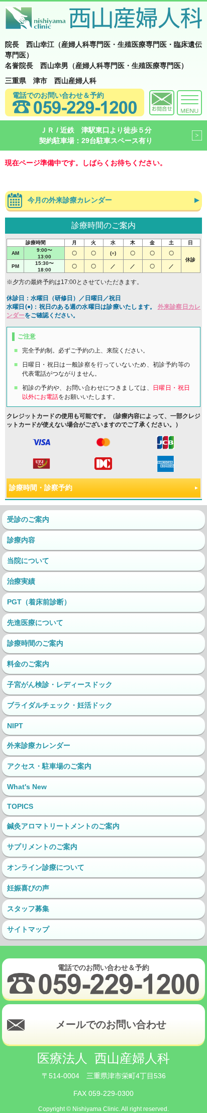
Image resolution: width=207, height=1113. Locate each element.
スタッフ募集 (28, 909)
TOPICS (20, 806)
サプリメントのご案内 (42, 847)
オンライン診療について (45, 867)
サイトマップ (28, 929)
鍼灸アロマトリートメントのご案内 (63, 826)
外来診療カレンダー (38, 745)
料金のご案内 (28, 664)
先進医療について (35, 622)
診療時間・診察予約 (40, 487)
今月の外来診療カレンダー (70, 200)
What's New (27, 787)
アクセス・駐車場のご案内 (49, 766)
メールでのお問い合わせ (111, 1024)
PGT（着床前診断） (39, 602)
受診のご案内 (28, 519)
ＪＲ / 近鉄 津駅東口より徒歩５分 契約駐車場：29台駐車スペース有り (96, 135)
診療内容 (21, 540)
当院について (28, 560)
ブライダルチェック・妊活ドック (60, 705)
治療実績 (21, 581)
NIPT (15, 726)
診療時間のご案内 (35, 643)
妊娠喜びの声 (28, 888)
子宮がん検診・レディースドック (60, 684)
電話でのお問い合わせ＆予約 (58, 95)
